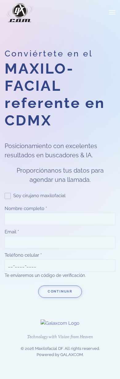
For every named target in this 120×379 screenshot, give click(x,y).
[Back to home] (20, 12)
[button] (112, 12)
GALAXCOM (71, 354)
